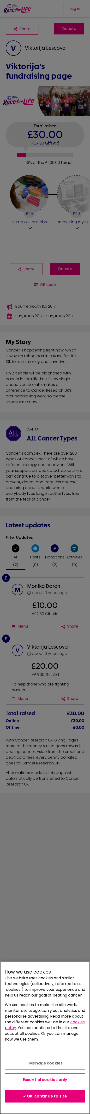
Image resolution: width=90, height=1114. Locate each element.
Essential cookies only (45, 1079)
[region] (45, 1038)
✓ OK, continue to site (45, 1096)
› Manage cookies (45, 1063)
